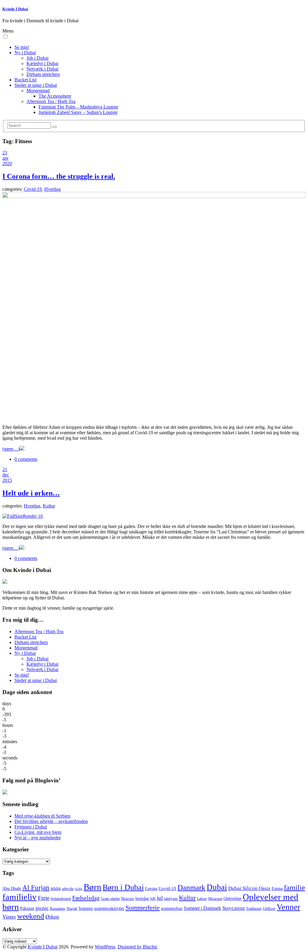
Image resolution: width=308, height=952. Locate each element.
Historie (127, 899)
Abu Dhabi (11, 888)
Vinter (9, 917)
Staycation (233, 908)
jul (160, 898)
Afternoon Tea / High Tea (50, 101)
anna (56, 888)
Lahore (202, 899)
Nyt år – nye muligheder (37, 837)
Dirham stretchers (43, 74)
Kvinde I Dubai (15, 9)
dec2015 (7, 477)
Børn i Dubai (123, 887)
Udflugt (269, 908)
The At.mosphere (54, 96)
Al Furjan (35, 887)
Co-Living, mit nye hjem (37, 832)
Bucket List (25, 79)
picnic (42, 908)
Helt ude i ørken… (31, 493)
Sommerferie (142, 907)
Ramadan (57, 908)
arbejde (68, 889)
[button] (6, 37)
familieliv (19, 897)
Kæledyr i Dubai (42, 63)
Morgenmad (38, 90)
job (153, 898)
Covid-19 (33, 189)
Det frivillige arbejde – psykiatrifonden (51, 821)
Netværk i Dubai (42, 68)
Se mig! (21, 47)
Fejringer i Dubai (30, 826)
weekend (30, 916)
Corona (151, 888)
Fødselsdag (86, 897)
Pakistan (27, 908)
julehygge (171, 899)
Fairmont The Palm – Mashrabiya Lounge (78, 106)
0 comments (25, 459)
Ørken (52, 917)
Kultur (49, 505)
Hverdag (52, 189)
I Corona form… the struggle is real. (58, 176)
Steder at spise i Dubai (35, 85)
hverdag (142, 898)
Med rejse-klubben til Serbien (42, 815)
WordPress (105, 946)
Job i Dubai (37, 58)
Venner (288, 907)
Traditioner (254, 909)
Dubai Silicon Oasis (249, 888)
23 (4, 152)
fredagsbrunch (61, 899)
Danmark (191, 887)
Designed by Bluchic (138, 946)
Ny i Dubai (25, 52)
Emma (277, 888)
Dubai (217, 887)
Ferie (43, 898)
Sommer (86, 908)
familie (294, 887)
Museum (215, 899)
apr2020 (7, 161)
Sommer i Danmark (202, 908)
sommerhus (172, 908)
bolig (78, 889)
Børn (92, 887)
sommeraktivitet (109, 908)
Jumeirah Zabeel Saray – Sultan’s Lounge (78, 112)
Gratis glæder (110, 899)
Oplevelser (232, 898)
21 (4, 469)
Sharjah (71, 909)
